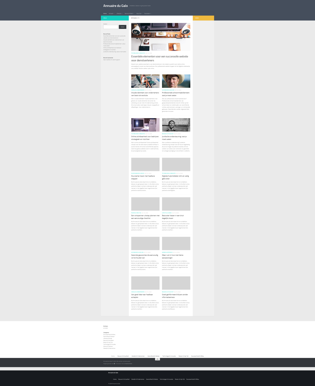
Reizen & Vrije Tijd (136, 213)
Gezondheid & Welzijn (168, 90)
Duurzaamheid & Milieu (137, 173)
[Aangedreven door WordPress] (114, 363)
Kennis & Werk (129, 13)
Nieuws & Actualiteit (167, 133)
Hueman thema (128, 363)
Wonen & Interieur (167, 252)
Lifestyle (119, 13)
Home (105, 13)
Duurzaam (147, 13)
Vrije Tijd (138, 13)
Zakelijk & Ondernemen (137, 90)
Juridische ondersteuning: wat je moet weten (114, 51)
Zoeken (105, 24)
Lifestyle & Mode (167, 213)
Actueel (111, 13)
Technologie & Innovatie (138, 53)
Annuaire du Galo (115, 6)
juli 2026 (105, 328)
